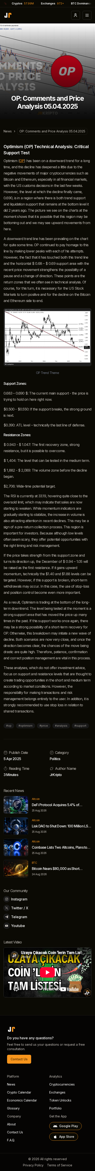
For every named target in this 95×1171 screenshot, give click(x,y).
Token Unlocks (60, 1100)
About (11, 1124)
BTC (34, 862)
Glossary (13, 1108)
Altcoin (36, 799)
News (8, 131)
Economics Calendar (22, 1100)
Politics (55, 759)
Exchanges (57, 1092)
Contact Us (19, 1059)
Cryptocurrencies (62, 1084)
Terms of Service (59, 1165)
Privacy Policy (33, 1165)
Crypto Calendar (19, 1092)
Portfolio (55, 1108)
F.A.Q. (11, 1140)
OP (21, 161)
